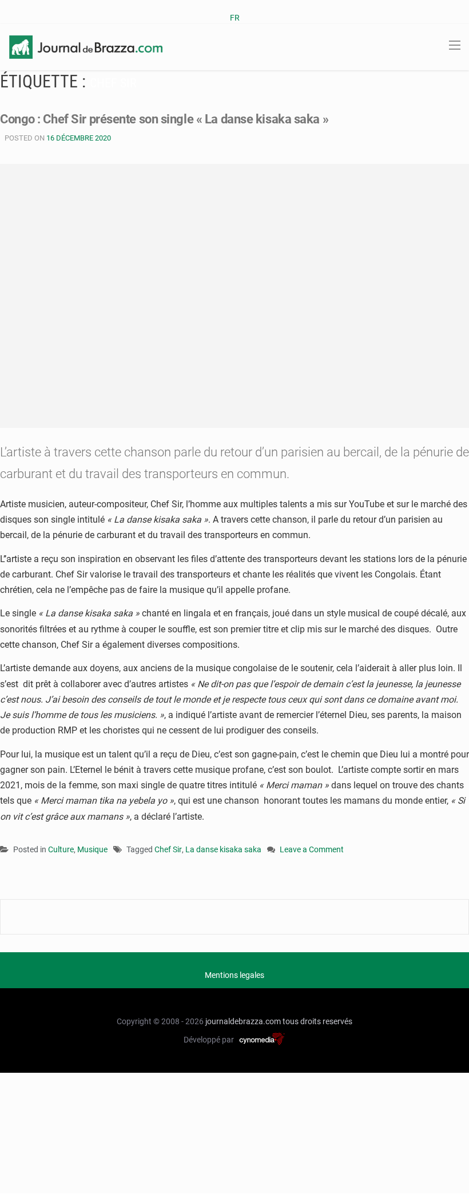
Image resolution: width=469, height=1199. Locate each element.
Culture (61, 849)
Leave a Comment (312, 850)
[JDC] (85, 46)
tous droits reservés (317, 1021)
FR (235, 17)
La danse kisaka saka (223, 849)
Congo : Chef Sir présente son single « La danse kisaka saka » (164, 119)
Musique (92, 849)
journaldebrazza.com (243, 1021)
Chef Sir (168, 849)
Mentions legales (234, 975)
